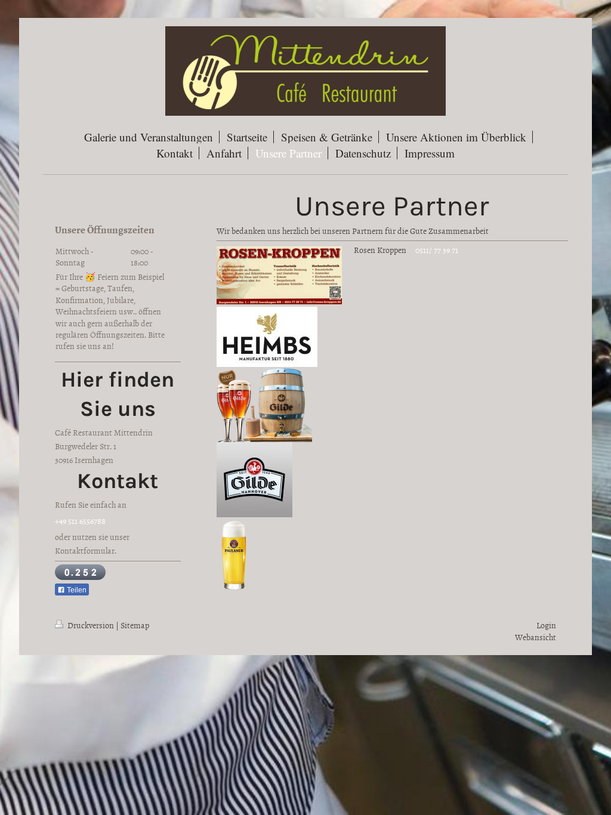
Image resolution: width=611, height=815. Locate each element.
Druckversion (91, 625)
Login (546, 625)
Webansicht (535, 637)
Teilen (76, 590)
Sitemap (135, 625)
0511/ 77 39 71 (436, 249)
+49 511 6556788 (80, 520)
